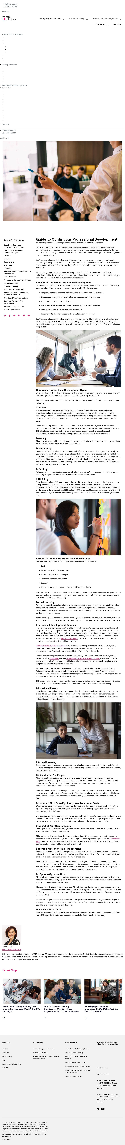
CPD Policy (8, 268)
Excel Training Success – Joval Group (17, 102)
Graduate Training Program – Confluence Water (21, 97)
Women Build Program (12, 120)
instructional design (69, 638)
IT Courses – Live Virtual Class (17, 49)
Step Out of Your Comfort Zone (16, 298)
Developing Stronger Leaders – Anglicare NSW (21, 110)
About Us (5, 1049)
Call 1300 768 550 (11, 6)
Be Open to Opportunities (14, 306)
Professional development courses (50, 646)
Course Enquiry (7, 1056)
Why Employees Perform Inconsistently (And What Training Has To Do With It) (101, 1008)
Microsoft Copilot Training (74, 1053)
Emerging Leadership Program (15, 58)
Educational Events (11, 283)
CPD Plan (7, 256)
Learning (7, 259)
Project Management (12, 79)
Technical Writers (11, 81)
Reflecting (8, 265)
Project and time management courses (83, 658)
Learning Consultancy (76, 18)
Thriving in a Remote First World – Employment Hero (23, 105)
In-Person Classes (11, 56)
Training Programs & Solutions (49, 18)
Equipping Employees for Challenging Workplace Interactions (26, 91)
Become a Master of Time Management (13, 302)
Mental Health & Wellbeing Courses (105, 18)
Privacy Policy (6, 1139)
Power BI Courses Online (73, 1076)
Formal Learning (10, 277)
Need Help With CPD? (12, 309)
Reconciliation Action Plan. (39, 1131)
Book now (6, 11)
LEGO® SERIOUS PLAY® (13, 61)
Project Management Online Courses (77, 1066)
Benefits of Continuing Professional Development (14, 246)
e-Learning (8, 40)
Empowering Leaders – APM (14, 99)
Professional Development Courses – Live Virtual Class (26, 47)
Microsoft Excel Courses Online (75, 1062)
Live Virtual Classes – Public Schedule (17, 43)
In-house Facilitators (12, 74)
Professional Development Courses (17, 280)
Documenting (9, 262)
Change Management (12, 76)
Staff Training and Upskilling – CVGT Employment (22, 107)
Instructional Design (11, 68)
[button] (5, 316)
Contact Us (117, 24)
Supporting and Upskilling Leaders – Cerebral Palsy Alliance (25, 113)
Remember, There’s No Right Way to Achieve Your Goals (16, 294)
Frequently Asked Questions (11, 1064)
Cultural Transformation (13, 115)
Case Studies (100, 24)
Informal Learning (11, 286)
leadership (54, 658)
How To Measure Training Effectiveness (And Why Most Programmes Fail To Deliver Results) (61, 1008)
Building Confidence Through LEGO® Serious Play (22, 94)
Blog (3, 1060)
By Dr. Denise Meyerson (11, 949)
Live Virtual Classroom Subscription (17, 38)
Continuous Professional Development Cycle (13, 251)
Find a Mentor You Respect (14, 289)
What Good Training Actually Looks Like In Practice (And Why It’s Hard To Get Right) (21, 1008)
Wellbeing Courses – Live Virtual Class (20, 52)
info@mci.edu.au (10, 4)
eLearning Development (13, 71)
